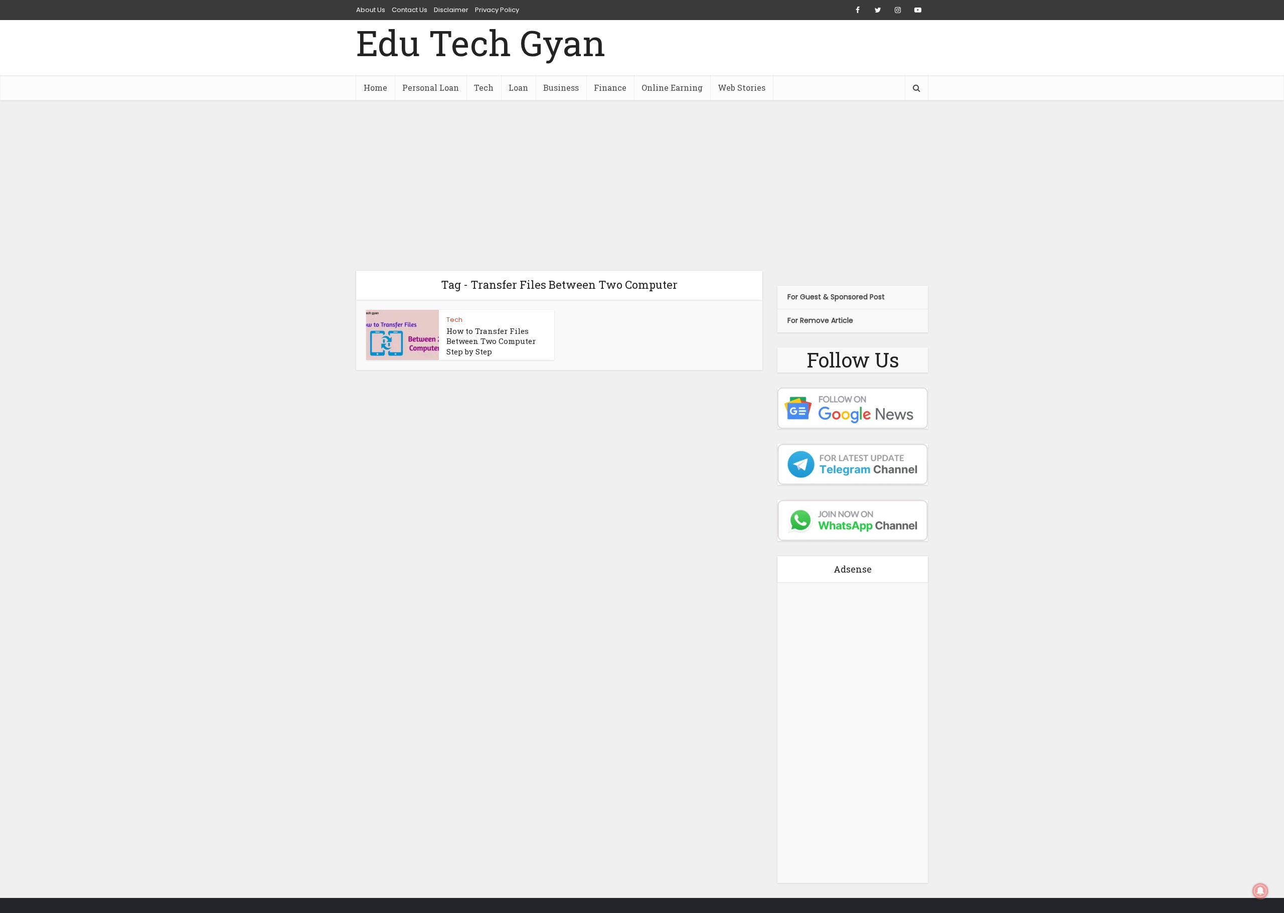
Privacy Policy (497, 10)
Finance (610, 87)
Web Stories (741, 87)
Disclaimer (451, 10)
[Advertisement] (642, 185)
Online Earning (672, 87)
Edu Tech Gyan (480, 43)
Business (561, 87)
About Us (370, 10)
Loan (518, 87)
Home (375, 87)
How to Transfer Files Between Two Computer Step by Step (491, 341)
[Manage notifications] (1260, 891)
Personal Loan (430, 87)
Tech (484, 87)
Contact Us (409, 10)
